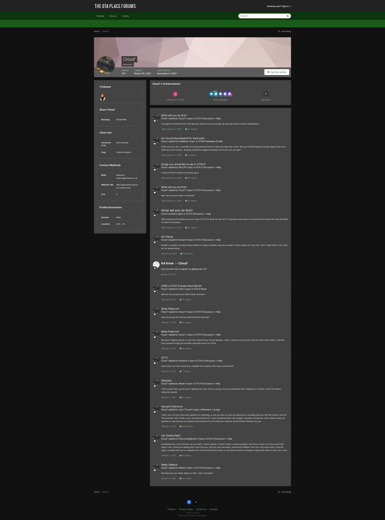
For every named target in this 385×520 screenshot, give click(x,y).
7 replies (186, 371)
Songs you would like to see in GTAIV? (183, 164)
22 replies (192, 129)
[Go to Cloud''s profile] (156, 117)
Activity (125, 16)
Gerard (182, 239)
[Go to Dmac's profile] (102, 97)
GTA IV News (200, 289)
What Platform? (170, 308)
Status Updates (273, 16)
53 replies (186, 322)
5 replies (191, 155)
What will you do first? (174, 115)
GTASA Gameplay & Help (210, 141)
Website (100, 16)
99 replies (192, 178)
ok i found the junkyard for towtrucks (182, 138)
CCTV (164, 357)
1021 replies (187, 426)
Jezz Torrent (185, 409)
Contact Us (201, 509)
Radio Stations (169, 464)
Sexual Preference (172, 406)
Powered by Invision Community (192, 515)
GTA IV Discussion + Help (208, 118)
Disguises (166, 380)
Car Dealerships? (171, 435)
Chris (181, 289)
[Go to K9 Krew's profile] (156, 264)
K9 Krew (167, 263)
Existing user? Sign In (278, 6)
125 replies (187, 253)
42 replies (186, 478)
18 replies (186, 455)
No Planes (167, 236)
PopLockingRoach (188, 438)
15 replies (186, 299)
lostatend (183, 141)
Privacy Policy (186, 509)
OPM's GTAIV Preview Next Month (181, 285)
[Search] (287, 16)
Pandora (183, 360)
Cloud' (164, 118)
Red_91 (182, 167)
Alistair (182, 383)
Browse (113, 16)
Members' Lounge (211, 409)
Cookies (213, 509)
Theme (171, 509)
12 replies (186, 397)
